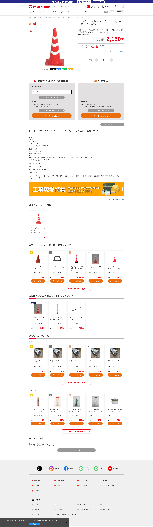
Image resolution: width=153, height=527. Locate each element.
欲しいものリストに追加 (112, 124)
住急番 (104, 504)
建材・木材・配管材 (50, 17)
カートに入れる (51, 115)
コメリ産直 (37, 504)
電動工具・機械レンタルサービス (66, 514)
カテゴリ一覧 (33, 11)
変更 (106, 12)
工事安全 (69, 17)
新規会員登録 (120, 12)
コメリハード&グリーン (86, 509)
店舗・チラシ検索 (65, 11)
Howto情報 (54, 11)
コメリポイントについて (118, 51)
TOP (30, 17)
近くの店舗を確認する (51, 98)
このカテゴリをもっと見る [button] (76, 289)
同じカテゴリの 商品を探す (116, 199)
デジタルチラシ (44, 11)
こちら (52, 520)
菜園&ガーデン (38, 509)
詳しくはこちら (98, 2)
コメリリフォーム (62, 504)
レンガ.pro (83, 504)
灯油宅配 (59, 509)
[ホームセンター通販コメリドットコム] (39, 8)
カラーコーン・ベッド (79, 17)
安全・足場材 (61, 17)
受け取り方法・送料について (51, 110)
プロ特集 (36, 514)
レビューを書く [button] (76, 450)
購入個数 (91, 60)
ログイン (112, 12)
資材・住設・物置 (38, 17)
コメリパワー (106, 509)
